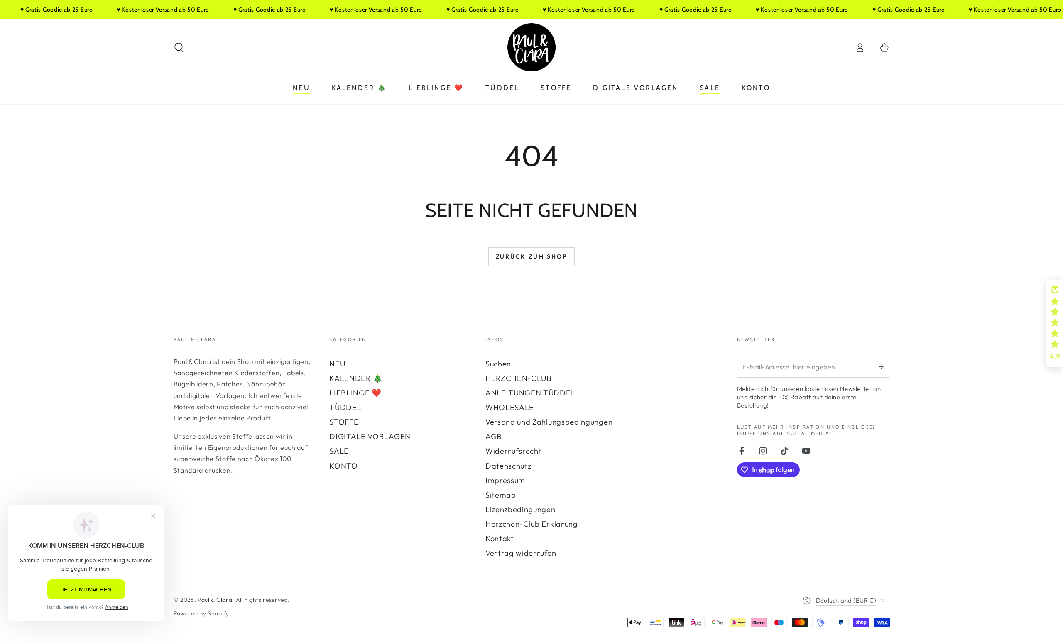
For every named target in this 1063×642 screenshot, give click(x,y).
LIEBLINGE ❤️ (355, 393)
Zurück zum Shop (532, 256)
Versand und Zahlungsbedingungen (548, 422)
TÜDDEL (345, 407)
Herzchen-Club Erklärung (531, 524)
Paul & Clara (215, 599)
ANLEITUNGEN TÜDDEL (530, 393)
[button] (178, 47)
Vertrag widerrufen (520, 553)
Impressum (505, 480)
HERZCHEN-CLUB (518, 378)
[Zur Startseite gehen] (531, 47)
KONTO (343, 466)
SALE (339, 451)
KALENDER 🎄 (356, 378)
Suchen (498, 364)
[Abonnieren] (884, 366)
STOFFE (343, 422)
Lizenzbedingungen (520, 509)
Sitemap (500, 495)
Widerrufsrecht (513, 451)
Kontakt (499, 538)
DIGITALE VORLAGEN (370, 436)
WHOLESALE (509, 407)
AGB (493, 436)
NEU (337, 364)
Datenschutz (508, 466)
